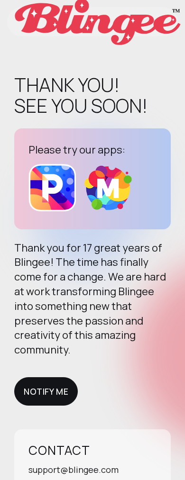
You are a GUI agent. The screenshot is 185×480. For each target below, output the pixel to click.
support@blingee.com (73, 469)
